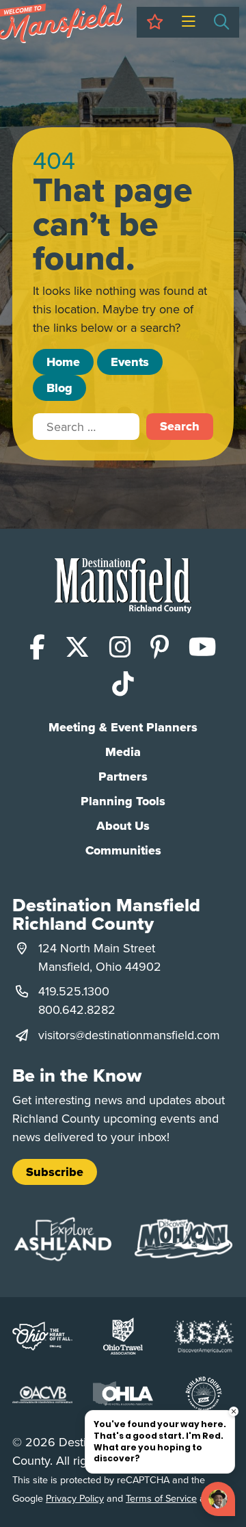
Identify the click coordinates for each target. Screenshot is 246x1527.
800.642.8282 (76, 1009)
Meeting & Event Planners (123, 727)
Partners (123, 776)
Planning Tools (123, 801)
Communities (123, 850)
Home (63, 362)
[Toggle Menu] (188, 22)
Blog (59, 388)
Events (130, 362)
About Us (123, 826)
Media (123, 752)
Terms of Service (161, 1498)
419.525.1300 (73, 991)
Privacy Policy (75, 1498)
